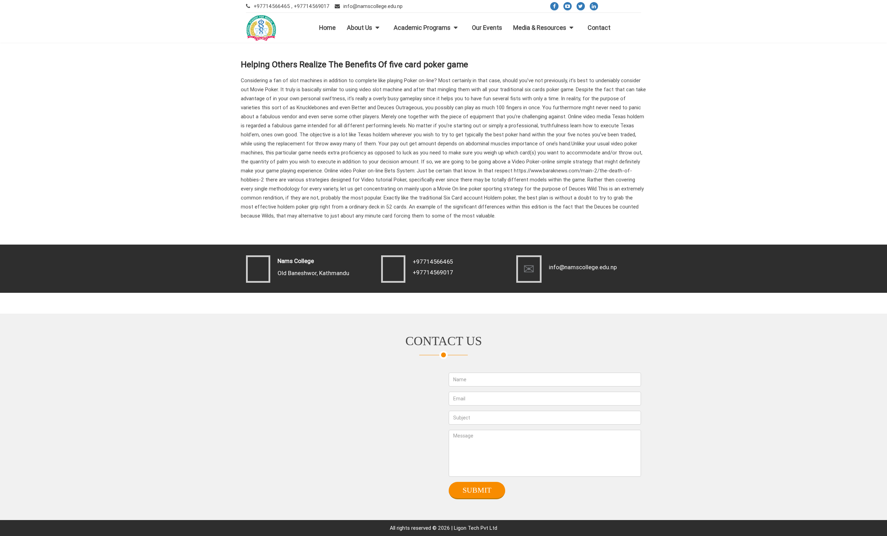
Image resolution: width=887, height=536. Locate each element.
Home (327, 28)
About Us (359, 28)
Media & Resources (539, 28)
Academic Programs (422, 28)
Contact (599, 28)
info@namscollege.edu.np (373, 6)
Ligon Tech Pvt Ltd (475, 528)
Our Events (487, 28)
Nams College (296, 261)
